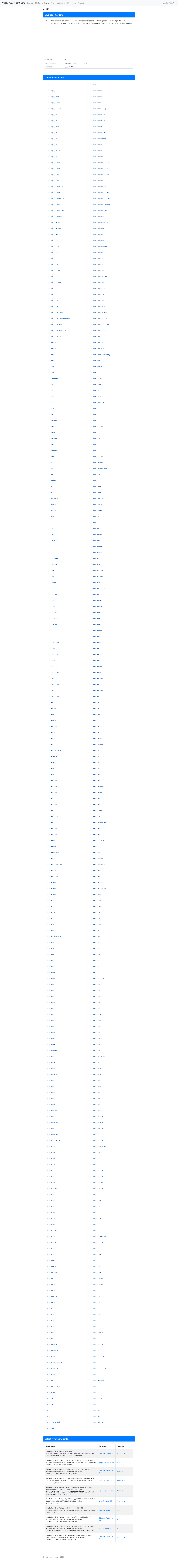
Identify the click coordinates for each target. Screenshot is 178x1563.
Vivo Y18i (50, 1026)
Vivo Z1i (50, 1404)
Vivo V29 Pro (98, 642)
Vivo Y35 (50, 1170)
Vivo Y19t (96, 1050)
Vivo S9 (50, 403)
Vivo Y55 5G (52, 1230)
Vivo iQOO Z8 (52, 301)
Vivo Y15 (50, 990)
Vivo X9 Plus (52, 732)
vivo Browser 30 (105, 1501)
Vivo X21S (97, 762)
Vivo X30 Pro (52, 780)
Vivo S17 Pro (52, 439)
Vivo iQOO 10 (52, 133)
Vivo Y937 (97, 1392)
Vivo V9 (50, 553)
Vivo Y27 (96, 1104)
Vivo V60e (97, 696)
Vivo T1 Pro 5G (53, 481)
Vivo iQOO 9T (98, 127)
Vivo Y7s (96, 948)
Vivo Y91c (97, 1314)
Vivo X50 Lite (98, 786)
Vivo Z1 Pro (97, 1398)
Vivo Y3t (50, 942)
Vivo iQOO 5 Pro (53, 103)
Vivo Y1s (50, 930)
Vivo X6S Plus (52, 720)
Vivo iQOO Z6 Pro (54, 283)
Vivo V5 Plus (52, 541)
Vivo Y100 (51, 1332)
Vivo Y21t (50, 1098)
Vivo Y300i (97, 1374)
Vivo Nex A (51, 355)
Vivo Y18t (96, 1032)
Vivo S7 (50, 391)
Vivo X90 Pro (52, 834)
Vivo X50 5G (52, 786)
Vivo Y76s (51, 1290)
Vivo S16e (51, 433)
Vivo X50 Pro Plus (100, 792)
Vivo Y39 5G (98, 1188)
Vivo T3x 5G (52, 505)
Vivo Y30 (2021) (53, 1140)
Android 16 (121, 1453)
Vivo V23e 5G (52, 619)
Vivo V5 (50, 535)
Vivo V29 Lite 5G (53, 642)
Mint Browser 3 (105, 1528)
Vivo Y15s (96, 996)
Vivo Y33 (96, 1158)
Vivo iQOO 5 (97, 97)
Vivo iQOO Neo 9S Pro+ (102, 199)
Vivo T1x (96, 481)
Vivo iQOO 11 (52, 139)
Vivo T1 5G (97, 475)
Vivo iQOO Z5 (98, 265)
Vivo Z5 (50, 1416)
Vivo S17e (96, 439)
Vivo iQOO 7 (97, 103)
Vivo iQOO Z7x (98, 295)
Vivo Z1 (50, 1398)
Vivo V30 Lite (52, 654)
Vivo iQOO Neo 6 (53, 169)
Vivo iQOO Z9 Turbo (55, 313)
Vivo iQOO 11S (52, 145)
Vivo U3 (96, 517)
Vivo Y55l (96, 1230)
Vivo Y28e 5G (52, 1122)
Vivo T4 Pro (51, 511)
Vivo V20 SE (97, 595)
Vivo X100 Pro (98, 840)
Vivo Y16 (96, 1002)
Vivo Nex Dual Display (101, 355)
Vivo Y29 (50, 1128)
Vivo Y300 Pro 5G (100, 1368)
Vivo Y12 (96, 966)
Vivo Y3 (96, 930)
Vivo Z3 (50, 1410)
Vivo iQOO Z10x (99, 331)
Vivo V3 (96, 529)
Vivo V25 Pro (52, 625)
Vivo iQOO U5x (99, 253)
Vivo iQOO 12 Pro (54, 151)
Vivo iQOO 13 (98, 151)
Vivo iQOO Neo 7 (53, 175)
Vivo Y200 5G (52, 1344)
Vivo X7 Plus (52, 726)
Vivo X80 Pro (52, 828)
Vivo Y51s (96, 1206)
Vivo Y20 (50, 1056)
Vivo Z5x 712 (98, 1422)
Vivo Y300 (51, 1356)
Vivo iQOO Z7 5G (99, 289)
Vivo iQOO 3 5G (53, 97)
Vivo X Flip (97, 876)
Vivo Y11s (50, 966)
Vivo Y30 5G (98, 1140)
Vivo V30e (51, 660)
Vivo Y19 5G (97, 1038)
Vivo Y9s (50, 954)
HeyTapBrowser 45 (106, 1462)
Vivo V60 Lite (98, 690)
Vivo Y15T (51, 1002)
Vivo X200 (97, 852)
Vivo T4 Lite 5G (99, 505)
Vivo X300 (97, 870)
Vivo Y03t (97, 918)
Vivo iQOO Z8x (98, 301)
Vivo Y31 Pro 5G (99, 1146)
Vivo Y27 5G (52, 1110)
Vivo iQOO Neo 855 (54, 217)
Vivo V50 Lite (98, 678)
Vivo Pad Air (97, 367)
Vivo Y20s (97, 1068)
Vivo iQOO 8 (52, 115)
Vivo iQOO (51, 91)
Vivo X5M (96, 708)
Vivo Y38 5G (52, 1188)
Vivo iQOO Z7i (52, 295)
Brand (46, 3)
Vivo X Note (51, 894)
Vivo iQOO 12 (98, 145)
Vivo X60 (96, 798)
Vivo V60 (50, 690)
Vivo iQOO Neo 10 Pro (101, 205)
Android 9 (121, 1491)
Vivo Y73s (97, 1272)
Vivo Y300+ (51, 1374)
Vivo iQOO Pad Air (54, 229)
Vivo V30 (96, 648)
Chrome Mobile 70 (106, 1510)
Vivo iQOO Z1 (52, 259)
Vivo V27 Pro (98, 631)
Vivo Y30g (51, 1146)
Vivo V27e (51, 636)
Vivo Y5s (50, 948)
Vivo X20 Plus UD (54, 750)
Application (60, 3)
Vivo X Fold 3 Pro (99, 888)
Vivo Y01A (97, 900)
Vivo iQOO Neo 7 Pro (101, 175)
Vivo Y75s (51, 1284)
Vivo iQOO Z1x (98, 259)
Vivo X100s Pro (53, 852)
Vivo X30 (96, 774)
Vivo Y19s (96, 1044)
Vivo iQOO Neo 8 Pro (55, 187)
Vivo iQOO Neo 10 (54, 205)
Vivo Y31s (51, 1152)
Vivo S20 (50, 463)
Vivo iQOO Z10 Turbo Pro (57, 331)
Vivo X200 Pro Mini (54, 864)
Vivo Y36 (50, 1176)
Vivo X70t (96, 816)
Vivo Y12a (51, 972)
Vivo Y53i (51, 1218)
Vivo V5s (96, 541)
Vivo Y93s (51, 1326)
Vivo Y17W (97, 1014)
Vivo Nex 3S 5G (99, 349)
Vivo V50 (50, 678)
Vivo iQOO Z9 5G (99, 307)
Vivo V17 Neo (98, 577)
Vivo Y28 (50, 1116)
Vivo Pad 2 (51, 367)
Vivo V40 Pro (98, 666)
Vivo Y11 (96, 960)
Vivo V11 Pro (52, 565)
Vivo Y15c (51, 996)
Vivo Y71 (50, 1260)
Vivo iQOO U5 (52, 253)
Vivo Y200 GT (98, 1344)
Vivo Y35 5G (98, 1170)
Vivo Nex (96, 337)
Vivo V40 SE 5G (53, 672)
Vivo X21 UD (52, 756)
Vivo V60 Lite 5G (53, 696)
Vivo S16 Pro (98, 427)
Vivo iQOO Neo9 (99, 187)
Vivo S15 (96, 415)
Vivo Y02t (97, 912)
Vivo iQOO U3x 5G (100, 247)
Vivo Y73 (96, 1266)
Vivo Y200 (97, 1338)
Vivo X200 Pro (98, 858)
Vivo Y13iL (97, 984)
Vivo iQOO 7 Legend (101, 109)
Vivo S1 (95, 373)
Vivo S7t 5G (97, 397)
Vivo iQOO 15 (52, 157)
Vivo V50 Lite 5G (53, 684)
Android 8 (121, 1510)
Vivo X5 (96, 702)
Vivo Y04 (50, 924)
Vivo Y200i (97, 1350)
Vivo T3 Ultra (98, 499)
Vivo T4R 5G (97, 511)
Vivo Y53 (96, 1212)
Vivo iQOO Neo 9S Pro (56, 199)
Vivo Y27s (97, 1110)
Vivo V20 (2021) (99, 589)
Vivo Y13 (50, 984)
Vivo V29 (96, 636)
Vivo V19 (96, 583)
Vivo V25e (97, 625)
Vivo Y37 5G (98, 1182)
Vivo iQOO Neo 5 (53, 163)
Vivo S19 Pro (98, 457)
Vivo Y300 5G (98, 1356)
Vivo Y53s (97, 1218)
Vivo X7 (96, 720)
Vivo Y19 (50, 1038)
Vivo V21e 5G (98, 607)
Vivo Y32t (51, 1158)
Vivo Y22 (96, 1098)
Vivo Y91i (50, 1320)
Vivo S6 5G (97, 385)
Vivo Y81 (96, 1302)
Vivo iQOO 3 (97, 91)
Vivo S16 (50, 427)
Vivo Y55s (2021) (99, 1236)
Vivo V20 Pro (52, 595)
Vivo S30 (50, 469)
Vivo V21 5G (97, 601)
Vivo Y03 (50, 918)
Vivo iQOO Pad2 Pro (101, 223)
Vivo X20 (50, 744)
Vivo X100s (97, 846)
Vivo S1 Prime (52, 379)
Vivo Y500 (97, 1386)
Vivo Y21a (97, 1080)
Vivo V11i (96, 565)
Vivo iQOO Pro (98, 229)
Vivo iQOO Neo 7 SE (55, 181)
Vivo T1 (50, 475)
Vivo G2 (96, 85)
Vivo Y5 (96, 942)
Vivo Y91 (50, 1314)
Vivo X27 (96, 768)
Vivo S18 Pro (52, 451)
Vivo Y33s (51, 1164)
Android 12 (121, 1462)
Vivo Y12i (96, 972)
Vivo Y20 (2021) (99, 1056)
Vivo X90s (97, 834)
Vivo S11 (50, 415)
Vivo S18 (96, 445)
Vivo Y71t (96, 1260)
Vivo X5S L (51, 714)
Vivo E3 (50, 85)
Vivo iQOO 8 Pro (99, 115)
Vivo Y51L (51, 1206)
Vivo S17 (96, 433)
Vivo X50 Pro (52, 792)
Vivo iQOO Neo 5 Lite (101, 163)
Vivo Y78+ (51, 1302)
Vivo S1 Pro (97, 379)
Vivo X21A (97, 756)
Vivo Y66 (50, 1248)
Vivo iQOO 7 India (54, 109)
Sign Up (172, 3)
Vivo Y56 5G (52, 1242)
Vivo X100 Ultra (53, 846)
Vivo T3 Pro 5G (53, 499)
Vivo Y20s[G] (52, 1074)
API (67, 3)
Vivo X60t (96, 804)
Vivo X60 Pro (52, 804)
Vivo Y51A (97, 1200)
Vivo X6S (96, 714)
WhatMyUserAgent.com (13, 3)
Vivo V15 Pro (98, 571)
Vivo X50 (96, 780)
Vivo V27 (50, 631)
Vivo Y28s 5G (98, 1122)
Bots (52, 3)
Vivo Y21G (51, 1092)
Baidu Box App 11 (106, 1491)
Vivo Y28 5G (98, 1116)
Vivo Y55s (51, 1236)
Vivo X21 (96, 750)
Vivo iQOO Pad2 (53, 223)
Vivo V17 (50, 577)
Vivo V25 (96, 619)
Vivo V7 (50, 547)
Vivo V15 (50, 571)
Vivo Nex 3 (51, 343)
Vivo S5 (50, 385)
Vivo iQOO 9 (52, 121)
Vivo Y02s (51, 912)
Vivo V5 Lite (97, 535)
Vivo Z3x (96, 1410)
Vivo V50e (97, 684)
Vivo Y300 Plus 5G (54, 1362)
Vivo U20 (96, 523)
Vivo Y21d (51, 1086)
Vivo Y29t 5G (52, 1134)
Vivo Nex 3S (52, 349)
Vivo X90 (96, 828)
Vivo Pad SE (52, 373)
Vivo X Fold (51, 882)
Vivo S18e (96, 451)
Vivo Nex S (51, 361)
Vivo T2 (50, 487)
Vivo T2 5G (97, 487)
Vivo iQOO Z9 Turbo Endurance (59, 319)
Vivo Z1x (96, 1404)
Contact (80, 3)
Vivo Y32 (96, 1152)
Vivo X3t (50, 702)
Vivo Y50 (50, 1194)
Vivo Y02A (97, 906)
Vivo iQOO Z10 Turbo (55, 325)
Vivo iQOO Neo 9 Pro (101, 193)
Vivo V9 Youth (52, 559)
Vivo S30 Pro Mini (100, 469)
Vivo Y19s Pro (52, 1050)
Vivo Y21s (96, 1092)
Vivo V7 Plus (97, 547)
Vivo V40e (97, 672)
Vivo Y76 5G (98, 1284)
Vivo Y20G (97, 1062)
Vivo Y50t (97, 1194)
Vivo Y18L (97, 1026)
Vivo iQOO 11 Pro (99, 139)
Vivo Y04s (97, 924)
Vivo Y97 (96, 1326)
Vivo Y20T (97, 1074)
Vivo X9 (96, 726)
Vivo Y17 (50, 1008)
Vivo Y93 (96, 1320)
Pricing (73, 3)
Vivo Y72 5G (52, 1266)
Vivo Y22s (51, 1104)
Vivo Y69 (50, 1254)
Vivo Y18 (50, 1020)
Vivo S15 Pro (52, 421)
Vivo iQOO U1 (98, 235)
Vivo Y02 (50, 906)
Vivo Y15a (97, 990)
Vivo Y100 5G (98, 1332)
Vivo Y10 (96, 954)
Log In (165, 3)
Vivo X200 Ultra (99, 864)
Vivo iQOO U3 (98, 241)
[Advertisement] (89, 41)
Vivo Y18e (97, 1020)
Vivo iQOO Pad (98, 217)
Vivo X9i (96, 732)
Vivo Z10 (50, 1428)
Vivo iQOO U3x (53, 247)
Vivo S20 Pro (98, 463)
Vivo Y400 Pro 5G (54, 1386)
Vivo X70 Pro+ (52, 816)
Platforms (39, 3)
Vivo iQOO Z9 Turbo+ (101, 313)
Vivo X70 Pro (98, 810)
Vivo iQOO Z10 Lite (100, 319)
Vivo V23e (97, 613)
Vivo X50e (51, 798)
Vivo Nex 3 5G (98, 343)
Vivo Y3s (96, 936)
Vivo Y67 (96, 1248)
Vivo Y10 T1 (51, 960)
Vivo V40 (96, 660)
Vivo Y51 (50, 1200)
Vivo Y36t (51, 1182)
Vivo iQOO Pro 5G (54, 235)
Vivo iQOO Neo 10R (100, 211)
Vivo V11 (96, 559)
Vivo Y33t (97, 1164)
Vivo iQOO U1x (53, 241)
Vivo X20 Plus (98, 744)
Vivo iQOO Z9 (52, 307)
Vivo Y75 (50, 1278)
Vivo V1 (50, 529)
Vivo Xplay (97, 894)
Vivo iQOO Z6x (98, 283)
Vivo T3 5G (97, 493)
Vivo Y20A (51, 1062)
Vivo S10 (96, 409)
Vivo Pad (96, 361)
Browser (30, 3)
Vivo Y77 (96, 1290)
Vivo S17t (50, 445)
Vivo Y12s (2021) (99, 978)
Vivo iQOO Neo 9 (53, 193)
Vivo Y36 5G (98, 1176)
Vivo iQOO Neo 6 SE (101, 169)
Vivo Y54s (51, 1224)
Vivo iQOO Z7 (52, 289)
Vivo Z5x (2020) (53, 1422)
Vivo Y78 (96, 1296)
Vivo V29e (51, 648)
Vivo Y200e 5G (53, 1350)
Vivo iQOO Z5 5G (53, 271)
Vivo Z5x (96, 1416)
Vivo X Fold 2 (98, 882)
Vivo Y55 (96, 1224)
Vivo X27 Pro (52, 774)
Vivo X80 (50, 822)
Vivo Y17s (96, 1008)
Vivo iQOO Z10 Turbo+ (101, 325)
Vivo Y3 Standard (54, 936)
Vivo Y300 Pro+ (53, 1368)
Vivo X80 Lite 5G (99, 822)
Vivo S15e (96, 421)
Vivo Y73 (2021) (53, 1272)
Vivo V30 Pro (98, 654)
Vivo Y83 (50, 1308)
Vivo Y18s (51, 1032)
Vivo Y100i (51, 1338)
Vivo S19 (50, 457)
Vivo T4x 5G (52, 517)
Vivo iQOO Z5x (98, 271)
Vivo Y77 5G (52, 1296)
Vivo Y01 (50, 900)
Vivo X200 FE (52, 858)
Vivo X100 (51, 840)
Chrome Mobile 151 (106, 1453)
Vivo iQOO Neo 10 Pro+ (56, 211)
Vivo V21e (51, 607)
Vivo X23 (50, 768)
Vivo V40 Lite (52, 666)
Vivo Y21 (50, 1080)
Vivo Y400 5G (98, 1380)
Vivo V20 (50, 589)
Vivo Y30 (96, 1134)
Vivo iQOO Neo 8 (99, 181)
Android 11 (121, 1519)
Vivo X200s (51, 870)
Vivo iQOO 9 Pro (99, 121)
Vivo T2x (50, 493)
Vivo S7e (96, 391)
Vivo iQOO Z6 (52, 277)
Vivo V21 (50, 601)
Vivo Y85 (96, 1308)
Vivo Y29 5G (98, 1128)
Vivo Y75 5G (98, 1278)
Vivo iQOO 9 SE (53, 127)
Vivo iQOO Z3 (52, 265)
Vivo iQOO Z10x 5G (54, 337)
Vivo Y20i (51, 1068)
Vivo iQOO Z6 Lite (100, 277)
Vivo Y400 (51, 1380)
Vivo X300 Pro (52, 876)
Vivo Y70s (97, 1254)
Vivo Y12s (51, 978)
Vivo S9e (50, 409)
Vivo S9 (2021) (98, 403)
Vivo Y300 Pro (98, 1362)
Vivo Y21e (97, 1086)
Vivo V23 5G (52, 613)
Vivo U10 (50, 523)
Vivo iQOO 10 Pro (99, 133)
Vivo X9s (50, 738)
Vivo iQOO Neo (99, 157)
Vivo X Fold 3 (52, 888)
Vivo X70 (50, 810)
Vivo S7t (50, 397)
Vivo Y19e (51, 1044)
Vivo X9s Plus (98, 738)
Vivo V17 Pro (52, 583)
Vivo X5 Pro (51, 708)
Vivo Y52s (51, 1212)
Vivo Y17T (51, 1014)
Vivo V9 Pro (97, 553)
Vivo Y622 (51, 1392)
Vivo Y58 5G (98, 1242)
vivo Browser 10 (105, 1481)
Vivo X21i (50, 762)
